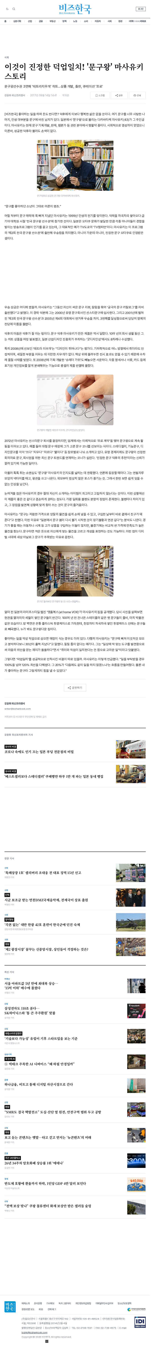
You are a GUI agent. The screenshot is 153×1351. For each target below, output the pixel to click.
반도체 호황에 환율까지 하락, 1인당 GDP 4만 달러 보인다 (45, 1183)
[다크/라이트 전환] (7, 9)
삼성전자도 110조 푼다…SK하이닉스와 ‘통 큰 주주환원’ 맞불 (29, 1010)
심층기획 (17, 21)
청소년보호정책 (124, 1303)
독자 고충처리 (65, 1303)
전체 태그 (52, 1309)
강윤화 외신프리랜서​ (14, 95)
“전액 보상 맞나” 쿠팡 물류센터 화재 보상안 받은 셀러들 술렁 (47, 1206)
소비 (86, 21)
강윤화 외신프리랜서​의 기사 (18, 734)
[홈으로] (10, 1306)
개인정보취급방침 (83, 1303)
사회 (110, 21)
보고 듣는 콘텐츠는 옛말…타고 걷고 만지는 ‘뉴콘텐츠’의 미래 (47, 1135)
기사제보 (50, 1303)
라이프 (143, 21)
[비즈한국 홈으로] (75, 9)
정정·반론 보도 (28, 1309)
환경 (120, 21)
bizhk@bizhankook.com (34, 1332)
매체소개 (25, 1303)
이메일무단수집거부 (104, 1303)
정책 (64, 21)
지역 (131, 21)
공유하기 (77, 687)
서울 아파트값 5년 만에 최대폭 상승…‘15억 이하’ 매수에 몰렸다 (31, 985)
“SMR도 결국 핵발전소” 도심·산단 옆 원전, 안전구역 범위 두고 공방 (52, 1110)
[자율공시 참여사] (140, 1322)
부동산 (53, 21)
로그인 (140, 9)
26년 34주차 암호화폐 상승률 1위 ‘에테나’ (34, 1161)
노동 (75, 21)
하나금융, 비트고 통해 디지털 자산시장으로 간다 (38, 1084)
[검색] (13, 9)
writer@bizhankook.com (17, 708)
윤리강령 (38, 1303)
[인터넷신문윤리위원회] (136, 1309)
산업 (30, 21)
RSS (41, 1309)
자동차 (98, 21)
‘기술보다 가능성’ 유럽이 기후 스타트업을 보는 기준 (41, 1036)
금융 (41, 21)
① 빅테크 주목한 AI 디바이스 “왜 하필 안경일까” (39, 1061)
